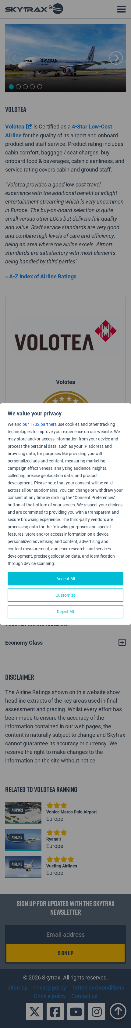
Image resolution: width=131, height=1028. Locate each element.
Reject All (65, 611)
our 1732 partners (40, 424)
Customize (65, 595)
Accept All (65, 578)
